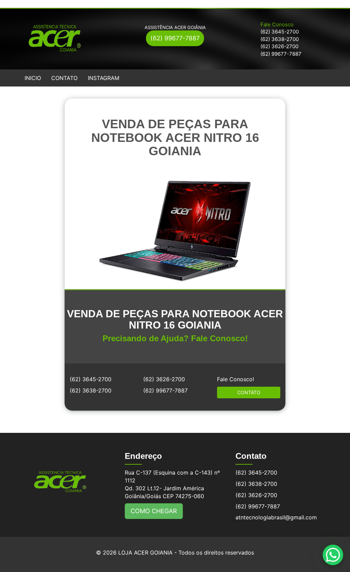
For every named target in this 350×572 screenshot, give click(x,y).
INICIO (33, 78)
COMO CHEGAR (154, 511)
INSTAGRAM (103, 78)
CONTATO (64, 78)
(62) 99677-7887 (175, 38)
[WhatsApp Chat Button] (333, 555)
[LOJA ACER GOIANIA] (60, 476)
